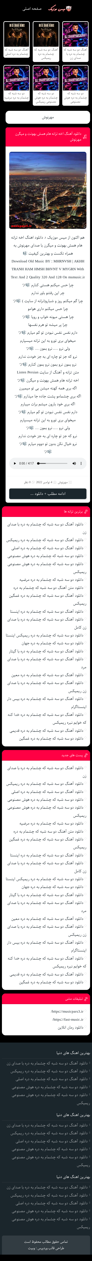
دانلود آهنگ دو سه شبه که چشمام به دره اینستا (46, 611)
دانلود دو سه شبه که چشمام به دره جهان (52, 643)
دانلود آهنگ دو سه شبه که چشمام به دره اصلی (47, 548)
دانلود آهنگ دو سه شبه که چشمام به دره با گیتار (46, 651)
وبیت (31, 1248)
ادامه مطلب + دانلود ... (47, 494)
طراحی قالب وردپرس (50, 1248)
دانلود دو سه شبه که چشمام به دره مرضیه (51, 580)
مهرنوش (48, 117)
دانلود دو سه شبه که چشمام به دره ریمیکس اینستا (44, 635)
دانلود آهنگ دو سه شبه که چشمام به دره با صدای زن (47, 1063)
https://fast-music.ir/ (67, 1019)
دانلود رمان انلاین (70, 1027)
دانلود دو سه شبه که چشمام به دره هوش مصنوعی (45, 556)
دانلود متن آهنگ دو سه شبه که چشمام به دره (48, 588)
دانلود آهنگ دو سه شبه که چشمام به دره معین (47, 675)
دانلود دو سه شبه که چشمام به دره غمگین (51, 738)
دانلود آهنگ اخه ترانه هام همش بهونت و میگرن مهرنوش (48, 136)
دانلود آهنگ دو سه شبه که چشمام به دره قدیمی (46, 731)
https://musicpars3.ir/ (67, 1011)
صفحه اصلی (32, 9)
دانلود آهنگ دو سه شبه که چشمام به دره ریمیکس (44, 540)
